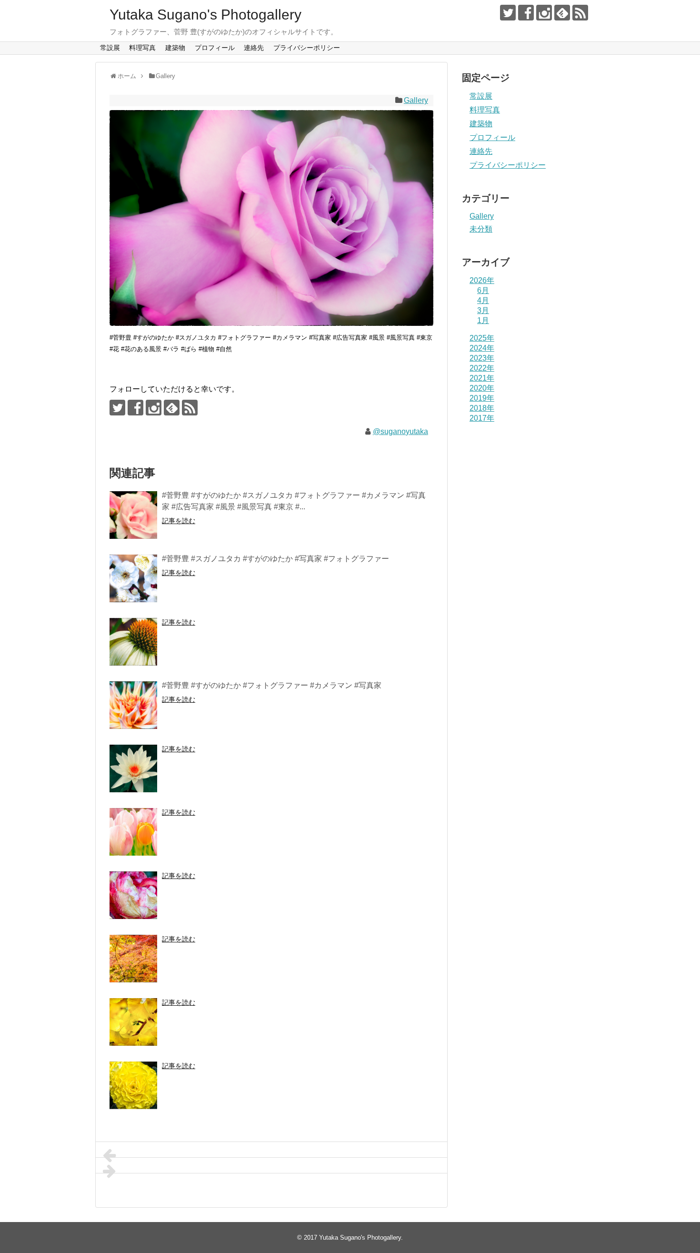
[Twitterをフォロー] (508, 12)
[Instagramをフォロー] (544, 12)
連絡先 (254, 47)
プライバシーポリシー (306, 47)
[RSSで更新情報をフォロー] (580, 12)
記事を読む (178, 521)
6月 (483, 290)
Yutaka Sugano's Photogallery (205, 14)
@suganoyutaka (400, 431)
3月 (483, 310)
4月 (483, 300)
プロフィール (215, 47)
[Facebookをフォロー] (526, 12)
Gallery (416, 100)
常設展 (110, 47)
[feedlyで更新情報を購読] (562, 12)
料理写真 (142, 47)
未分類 (481, 229)
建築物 (175, 47)
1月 (483, 320)
